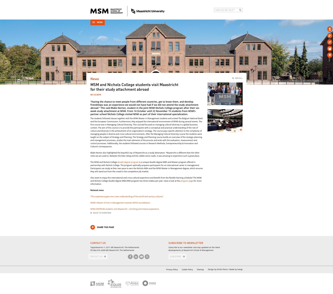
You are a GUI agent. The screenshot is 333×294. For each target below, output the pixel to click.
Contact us (96, 257)
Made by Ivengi (236, 269)
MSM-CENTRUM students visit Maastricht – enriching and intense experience (124, 209)
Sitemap (200, 269)
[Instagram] (147, 256)
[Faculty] (325, 35)
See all (239, 78)
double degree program (128, 162)
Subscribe (175, 257)
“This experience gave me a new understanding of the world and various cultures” (126, 196)
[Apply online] (325, 42)
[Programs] (325, 29)
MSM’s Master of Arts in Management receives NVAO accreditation (120, 202)
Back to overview (102, 213)
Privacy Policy (172, 269)
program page (186, 180)
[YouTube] (141, 256)
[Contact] (325, 55)
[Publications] (325, 48)
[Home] (127, 11)
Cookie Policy (187, 269)
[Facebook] (130, 256)
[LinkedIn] (135, 256)
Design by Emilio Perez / (218, 269)
